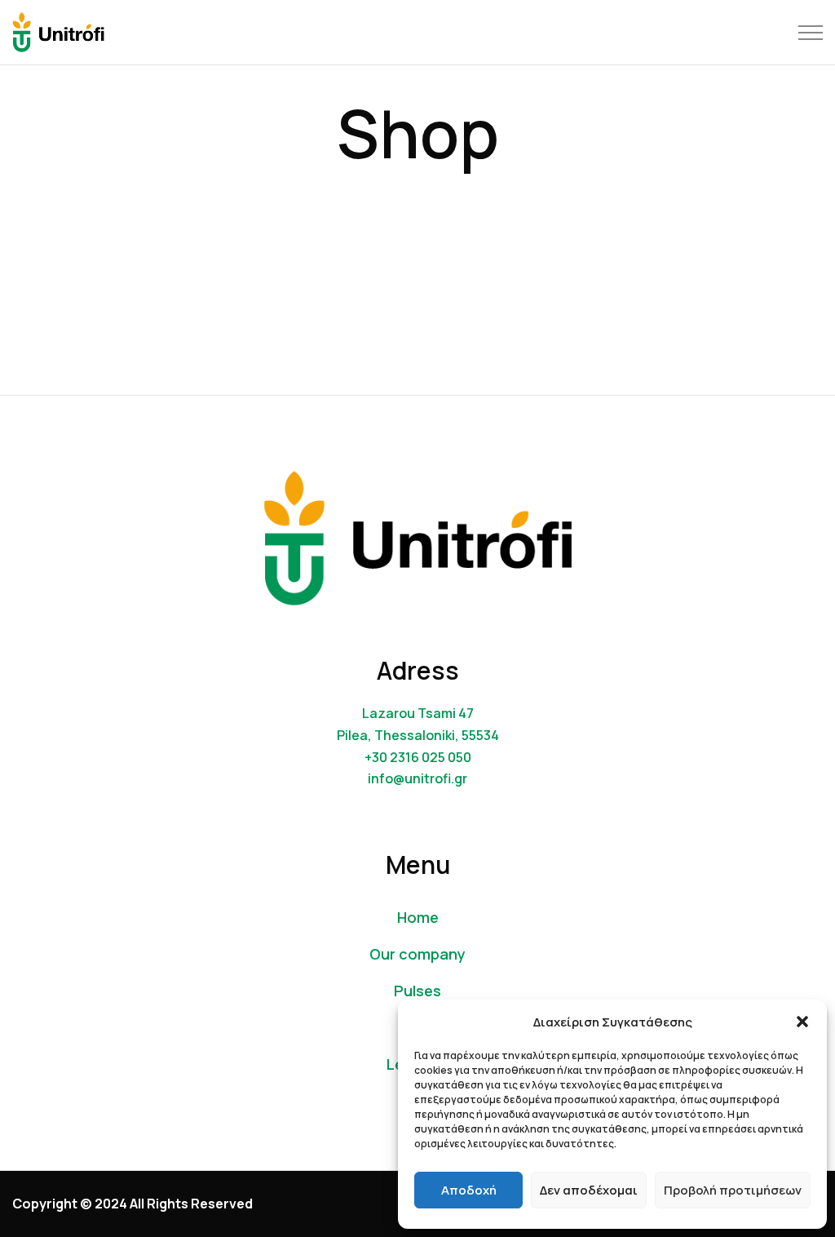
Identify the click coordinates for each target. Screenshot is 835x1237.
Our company (417, 954)
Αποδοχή (469, 1190)
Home (418, 917)
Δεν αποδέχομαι (589, 1190)
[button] (802, 1021)
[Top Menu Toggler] (810, 33)
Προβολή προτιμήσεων (733, 1190)
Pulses (417, 990)
